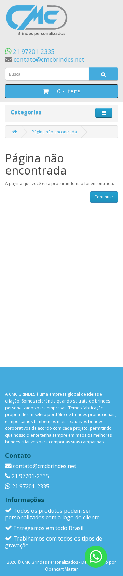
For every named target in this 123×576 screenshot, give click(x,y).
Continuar (103, 197)
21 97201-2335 (32, 51)
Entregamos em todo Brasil (47, 528)
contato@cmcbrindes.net (48, 59)
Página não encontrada (54, 132)
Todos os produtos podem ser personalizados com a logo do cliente (52, 514)
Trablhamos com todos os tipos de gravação (53, 542)
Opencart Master (61, 569)
